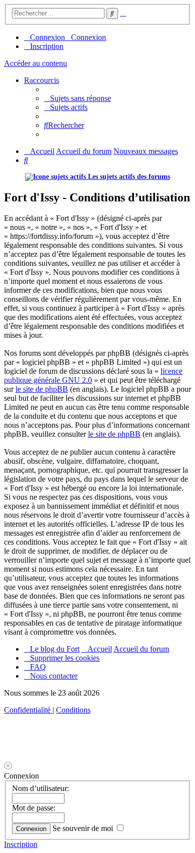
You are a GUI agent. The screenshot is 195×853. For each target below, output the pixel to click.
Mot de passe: (34, 808)
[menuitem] (77, 98)
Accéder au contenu (35, 63)
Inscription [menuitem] (47, 46)
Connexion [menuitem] (47, 37)
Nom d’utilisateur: (40, 788)
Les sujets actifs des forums (128, 176)
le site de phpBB (42, 389)
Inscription (21, 844)
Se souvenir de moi (83, 828)
